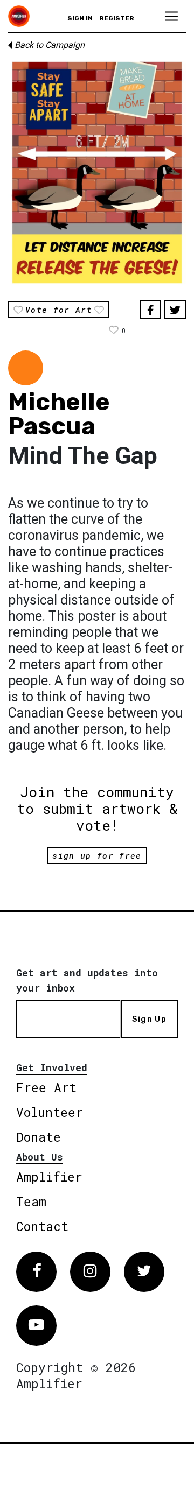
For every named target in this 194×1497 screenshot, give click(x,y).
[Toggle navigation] (171, 16)
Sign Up (149, 1019)
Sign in (80, 18)
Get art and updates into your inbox (87, 980)
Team (31, 1201)
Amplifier (49, 1177)
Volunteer (49, 1112)
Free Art (46, 1087)
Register (116, 18)
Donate (38, 1137)
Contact (42, 1226)
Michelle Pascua (59, 414)
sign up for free (96, 855)
